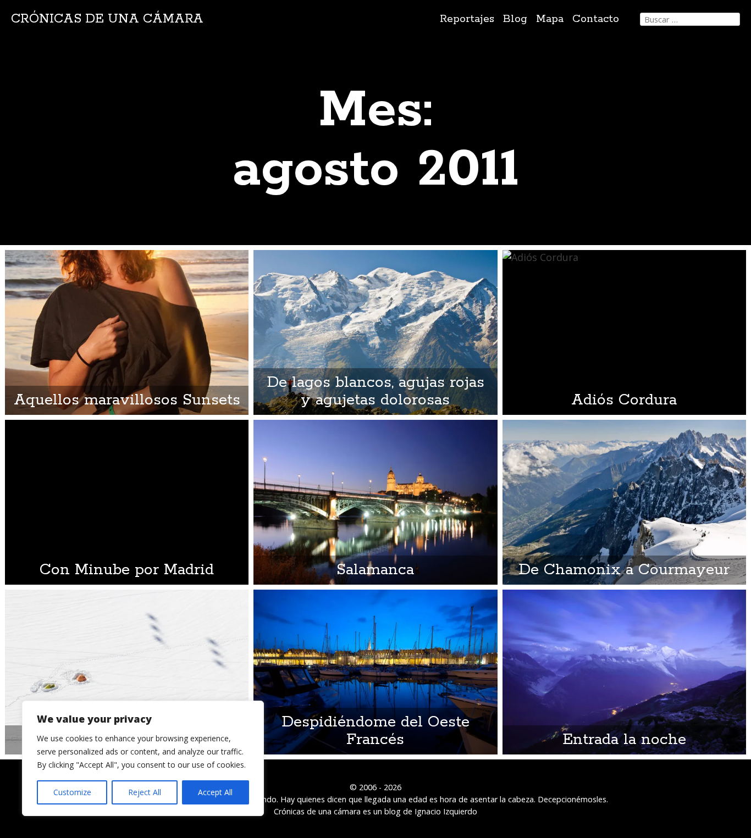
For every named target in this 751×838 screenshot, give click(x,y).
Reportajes (467, 19)
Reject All (144, 792)
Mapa (550, 19)
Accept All (215, 792)
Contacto (595, 19)
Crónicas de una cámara (107, 19)
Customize (72, 792)
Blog (515, 19)
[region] (143, 758)
